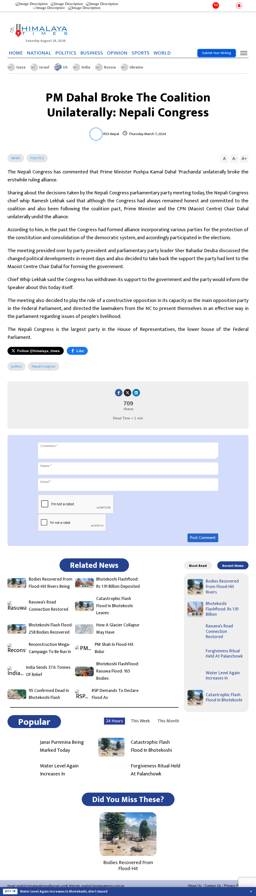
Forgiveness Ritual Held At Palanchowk (155, 770)
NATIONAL (39, 53)
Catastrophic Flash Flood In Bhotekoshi (151, 746)
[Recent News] (224, 6)
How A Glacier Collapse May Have (117, 629)
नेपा (216, 5)
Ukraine (136, 67)
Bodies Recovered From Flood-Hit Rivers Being (50, 583)
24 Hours (114, 721)
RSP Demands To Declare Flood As (115, 694)
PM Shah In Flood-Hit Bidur (114, 648)
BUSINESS (91, 53)
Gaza (21, 67)
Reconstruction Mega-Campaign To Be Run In (50, 648)
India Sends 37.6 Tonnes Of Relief (48, 671)
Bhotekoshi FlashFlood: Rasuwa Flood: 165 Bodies (117, 671)
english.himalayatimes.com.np (103, 886)
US (65, 67)
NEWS (15, 158)
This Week (140, 721)
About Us (195, 886)
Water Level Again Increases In (59, 770)
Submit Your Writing (216, 53)
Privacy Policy (234, 886)
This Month (168, 721)
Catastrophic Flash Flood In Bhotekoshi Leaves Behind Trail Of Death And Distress (84, 891)
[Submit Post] (231, 6)
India (86, 67)
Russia (110, 67)
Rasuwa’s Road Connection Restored (48, 606)
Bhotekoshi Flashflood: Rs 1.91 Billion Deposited (118, 583)
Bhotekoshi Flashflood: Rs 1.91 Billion (222, 609)
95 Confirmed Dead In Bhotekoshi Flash (49, 694)
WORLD (162, 53)
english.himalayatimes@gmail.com (41, 886)
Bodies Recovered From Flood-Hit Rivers (222, 587)
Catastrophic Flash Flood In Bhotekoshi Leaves (114, 606)
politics (16, 366)
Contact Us (213, 886)
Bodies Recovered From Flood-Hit (128, 865)
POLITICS (65, 53)
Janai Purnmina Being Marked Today (62, 746)
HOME (16, 53)
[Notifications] (239, 6)
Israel (44, 67)
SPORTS (141, 53)
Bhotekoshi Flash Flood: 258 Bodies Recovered (50, 629)
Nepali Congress (44, 366)
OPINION (117, 53)
